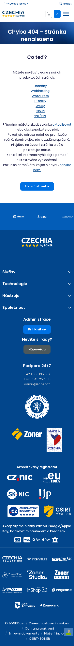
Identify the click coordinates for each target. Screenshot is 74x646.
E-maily (40, 101)
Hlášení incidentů (57, 633)
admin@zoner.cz (37, 384)
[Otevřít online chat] (68, 632)
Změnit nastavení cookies (49, 623)
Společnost (13, 307)
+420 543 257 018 (37, 379)
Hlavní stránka (37, 186)
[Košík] (49, 14)
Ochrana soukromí (39, 628)
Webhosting (40, 91)
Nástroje (11, 295)
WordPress (40, 96)
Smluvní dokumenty (23, 633)
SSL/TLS (40, 116)
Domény (40, 86)
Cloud (40, 111)
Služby (8, 272)
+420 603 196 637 (17, 3)
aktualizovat (61, 124)
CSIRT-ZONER (39, 638)
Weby (40, 106)
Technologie (14, 283)
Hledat (67, 3)
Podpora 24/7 (37, 365)
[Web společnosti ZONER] (27, 440)
